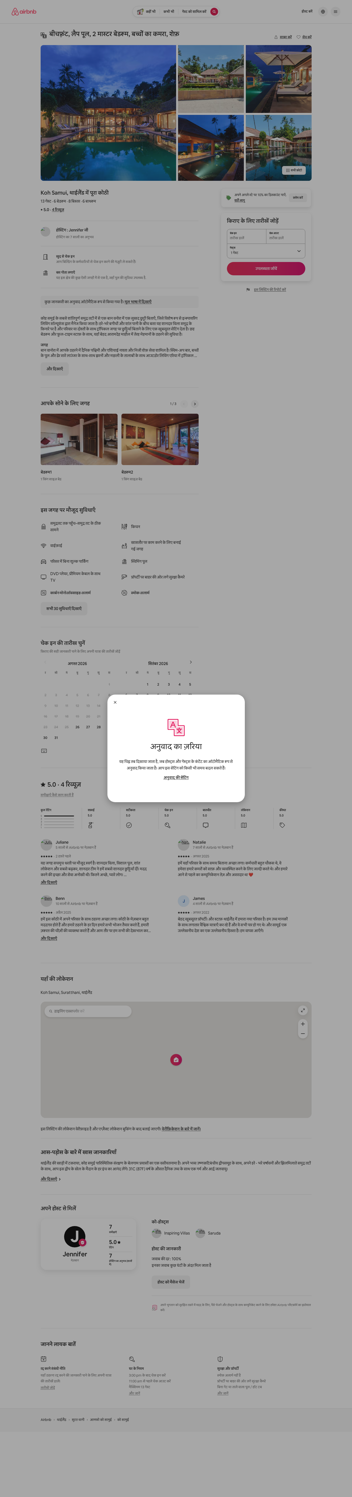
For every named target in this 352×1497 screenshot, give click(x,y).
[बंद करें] (115, 702)
